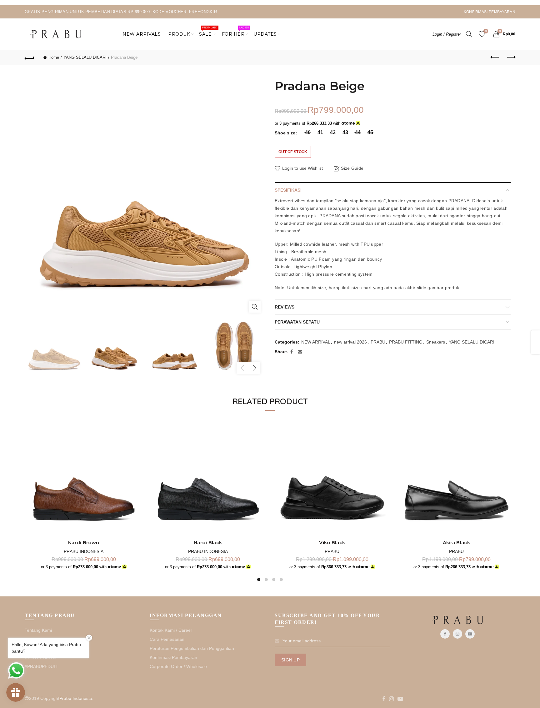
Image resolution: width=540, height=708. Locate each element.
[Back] (29, 57)
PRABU (378, 341)
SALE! (208, 31)
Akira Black (456, 542)
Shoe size (285, 132)
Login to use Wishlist (302, 168)
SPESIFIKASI (288, 190)
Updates (265, 34)
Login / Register (446, 34)
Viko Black (332, 542)
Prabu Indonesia (83, 551)
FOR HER (235, 31)
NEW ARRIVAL (315, 341)
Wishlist (486, 31)
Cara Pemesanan (167, 639)
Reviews (284, 306)
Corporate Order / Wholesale (178, 666)
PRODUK (179, 34)
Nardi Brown (83, 542)
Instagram (457, 634)
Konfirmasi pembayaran (489, 12)
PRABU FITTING (405, 341)
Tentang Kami (38, 630)
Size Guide (352, 168)
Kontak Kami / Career (171, 630)
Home (53, 57)
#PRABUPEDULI (41, 666)
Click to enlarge (255, 307)
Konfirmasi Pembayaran (173, 657)
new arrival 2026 (350, 341)
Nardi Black (208, 542)
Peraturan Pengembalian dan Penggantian (192, 648)
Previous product (495, 57)
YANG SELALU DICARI (85, 57)
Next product (510, 57)
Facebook (445, 634)
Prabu (332, 551)
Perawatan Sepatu (297, 321)
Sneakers (435, 341)
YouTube (470, 634)
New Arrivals (141, 34)
